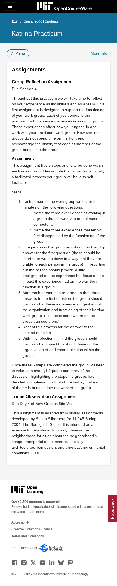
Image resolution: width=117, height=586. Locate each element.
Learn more (35, 512)
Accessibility (20, 522)
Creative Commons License (32, 529)
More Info (99, 53)
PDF (36, 453)
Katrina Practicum (37, 33)
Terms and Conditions (27, 536)
